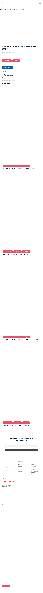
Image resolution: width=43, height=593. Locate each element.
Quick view (18, 251)
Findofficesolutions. (10, 496)
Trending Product (34, 475)
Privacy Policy (20, 471)
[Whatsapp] (5, 473)
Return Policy (20, 473)
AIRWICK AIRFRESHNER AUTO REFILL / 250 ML (21, 340)
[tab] (22, 71)
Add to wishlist (7, 60)
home (1, 9)
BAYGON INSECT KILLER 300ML (15, 254)
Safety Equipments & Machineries (34, 472)
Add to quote (7, 67)
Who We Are (20, 464)
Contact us (19, 469)
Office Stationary (33, 469)
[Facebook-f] (2, 473)
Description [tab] (8, 75)
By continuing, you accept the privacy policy (12, 447)
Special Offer (20, 466)
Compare (16, 60)
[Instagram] (3, 473)
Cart (30, 591)
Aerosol (10, 9)
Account (16, 591)
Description (4, 71)
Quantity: (3, 54)
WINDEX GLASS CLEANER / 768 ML (16, 425)
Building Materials (34, 464)
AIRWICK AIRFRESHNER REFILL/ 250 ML (18, 169)
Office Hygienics (5, 9)
